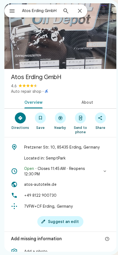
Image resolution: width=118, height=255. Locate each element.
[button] (60, 171)
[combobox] (40, 10)
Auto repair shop (26, 91)
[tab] (32, 101)
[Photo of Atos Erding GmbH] (60, 36)
